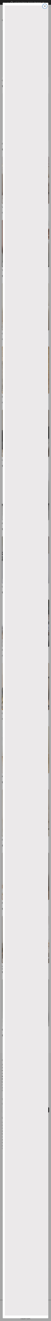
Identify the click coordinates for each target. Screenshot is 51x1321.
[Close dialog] (44, 6)
